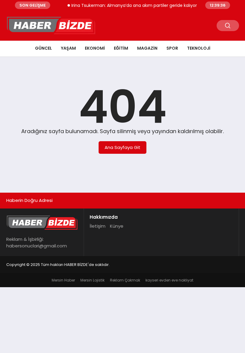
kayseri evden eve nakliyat (169, 280)
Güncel (43, 48)
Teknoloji (198, 48)
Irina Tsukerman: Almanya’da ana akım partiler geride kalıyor (132, 5)
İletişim (97, 226)
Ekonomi (95, 48)
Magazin (147, 48)
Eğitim (121, 48)
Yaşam (68, 48)
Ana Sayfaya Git (122, 147)
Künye (116, 226)
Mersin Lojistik (92, 280)
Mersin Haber (63, 280)
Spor (172, 48)
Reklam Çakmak (125, 280)
